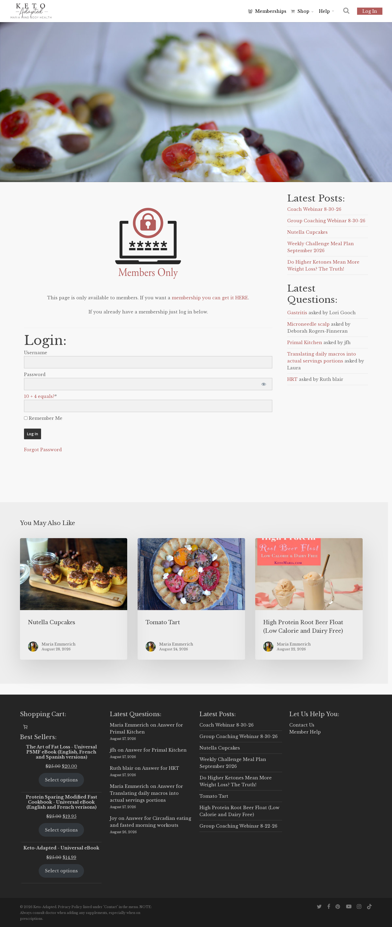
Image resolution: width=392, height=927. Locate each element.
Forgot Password (43, 449)
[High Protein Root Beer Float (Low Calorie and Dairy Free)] (308, 599)
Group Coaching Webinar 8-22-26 (238, 826)
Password (35, 374)
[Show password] (263, 384)
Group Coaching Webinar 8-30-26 (326, 220)
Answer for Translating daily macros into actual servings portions (146, 793)
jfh (113, 750)
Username (35, 352)
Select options (61, 780)
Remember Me (44, 418)
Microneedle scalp (308, 324)
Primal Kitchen (304, 342)
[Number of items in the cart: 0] (25, 727)
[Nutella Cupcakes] (73, 599)
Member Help (305, 732)
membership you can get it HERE (210, 297)
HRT (292, 379)
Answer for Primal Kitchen (156, 750)
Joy (113, 818)
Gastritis (297, 312)
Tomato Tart (213, 796)
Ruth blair (121, 768)
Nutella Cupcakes (307, 232)
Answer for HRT (160, 768)
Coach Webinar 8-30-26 (314, 209)
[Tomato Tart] (191, 599)
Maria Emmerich (129, 725)
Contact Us (301, 725)
